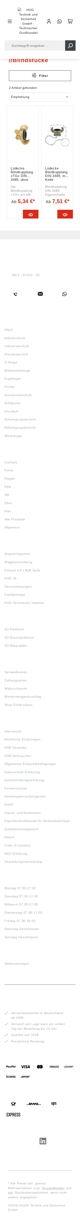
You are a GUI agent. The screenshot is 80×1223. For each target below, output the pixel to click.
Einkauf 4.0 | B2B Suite (22, 570)
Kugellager (12, 378)
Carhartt (10, 462)
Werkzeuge (13, 436)
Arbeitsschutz (14, 338)
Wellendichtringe (17, 370)
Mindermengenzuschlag (22, 696)
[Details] (31, 214)
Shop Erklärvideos (18, 705)
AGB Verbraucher (18, 756)
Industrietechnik (16, 346)
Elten (8, 503)
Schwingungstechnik (20, 419)
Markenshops (17, 454)
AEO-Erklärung (16, 853)
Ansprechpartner (17, 554)
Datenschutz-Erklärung (22, 772)
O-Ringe (10, 362)
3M (6, 495)
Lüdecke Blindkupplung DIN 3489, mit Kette (56, 173)
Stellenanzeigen (16, 963)
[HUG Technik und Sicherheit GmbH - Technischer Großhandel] (28, 21)
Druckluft (11, 411)
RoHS (8, 804)
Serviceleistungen (18, 586)
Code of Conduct (17, 845)
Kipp (7, 486)
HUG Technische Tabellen (24, 603)
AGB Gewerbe (15, 747)
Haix (7, 511)
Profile (9, 387)
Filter (43, 75)
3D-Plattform (14, 629)
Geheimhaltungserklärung (24, 780)
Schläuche (12, 403)
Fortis (8, 470)
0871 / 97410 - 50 (26, 275)
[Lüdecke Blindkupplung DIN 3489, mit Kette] (57, 135)
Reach (9, 837)
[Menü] (9, 21)
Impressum (13, 731)
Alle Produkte (14, 519)
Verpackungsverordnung (23, 861)
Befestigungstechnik (20, 427)
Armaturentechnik (18, 395)
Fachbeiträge (14, 594)
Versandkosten (15, 672)
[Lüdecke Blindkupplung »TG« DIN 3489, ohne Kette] (23, 135)
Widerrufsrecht (15, 688)
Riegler (10, 478)
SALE (8, 330)
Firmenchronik (15, 788)
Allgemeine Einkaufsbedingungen (30, 764)
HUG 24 (10, 578)
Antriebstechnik (16, 354)
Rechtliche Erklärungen (22, 739)
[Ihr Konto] (49, 21)
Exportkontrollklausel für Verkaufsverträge (37, 821)
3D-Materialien (15, 645)
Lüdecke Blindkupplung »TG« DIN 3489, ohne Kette (22, 173)
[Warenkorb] (70, 21)
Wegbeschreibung (18, 562)
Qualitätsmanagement (21, 829)
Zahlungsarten (15, 680)
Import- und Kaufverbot (22, 813)
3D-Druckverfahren (19, 637)
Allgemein (12, 527)
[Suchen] (70, 45)
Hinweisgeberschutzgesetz (25, 796)
